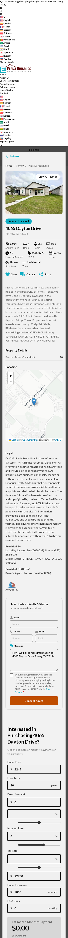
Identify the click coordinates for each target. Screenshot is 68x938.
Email (42, 631)
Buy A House (6, 84)
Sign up (3, 62)
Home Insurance (17, 884)
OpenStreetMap (30, 439)
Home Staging (6, 90)
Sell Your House (7, 87)
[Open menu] (1, 144)
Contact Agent (34, 700)
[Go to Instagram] (1, 11)
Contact (4, 93)
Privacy (18, 692)
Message (18, 645)
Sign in (11, 62)
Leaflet (15, 439)
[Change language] (2, 17)
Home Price (14, 761)
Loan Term (13, 778)
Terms (49, 689)
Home (8, 165)
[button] (34, 402)
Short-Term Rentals (9, 81)
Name (17, 617)
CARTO (58, 439)
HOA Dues (13, 900)
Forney (20, 165)
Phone (18, 631)
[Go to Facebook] (1, 7)
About (3, 78)
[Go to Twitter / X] (1, 14)
